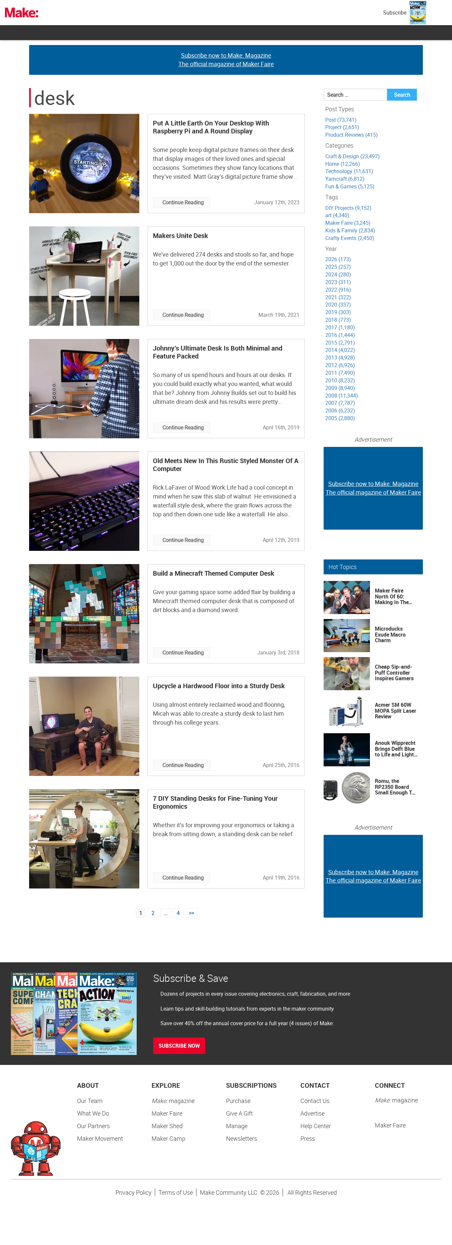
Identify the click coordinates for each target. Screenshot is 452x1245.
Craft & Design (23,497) (352, 156)
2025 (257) (338, 266)
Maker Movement (100, 1138)
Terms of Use (175, 1192)
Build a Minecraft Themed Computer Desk (213, 573)
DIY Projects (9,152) (348, 208)
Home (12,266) (342, 164)
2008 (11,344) (341, 395)
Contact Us (315, 1101)
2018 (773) (338, 319)
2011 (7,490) (340, 372)
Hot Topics (343, 567)
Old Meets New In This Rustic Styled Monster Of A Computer (225, 464)
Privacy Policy (133, 1192)
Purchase (238, 1101)
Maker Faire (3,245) (348, 222)
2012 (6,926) (340, 365)
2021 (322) (338, 297)
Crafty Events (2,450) (349, 238)
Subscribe (394, 12)
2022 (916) (338, 289)
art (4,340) (337, 215)
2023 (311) (338, 282)
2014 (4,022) (340, 350)
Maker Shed (167, 1126)
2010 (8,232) (340, 380)
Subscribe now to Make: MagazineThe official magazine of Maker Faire (226, 59)
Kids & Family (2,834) (350, 230)
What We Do (93, 1113)
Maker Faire (167, 1113)
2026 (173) (338, 259)
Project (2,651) (342, 127)
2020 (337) (338, 304)
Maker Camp (168, 1138)
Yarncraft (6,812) (345, 178)
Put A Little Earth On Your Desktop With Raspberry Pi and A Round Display (211, 127)
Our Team (90, 1101)
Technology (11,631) (349, 171)
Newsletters (241, 1138)
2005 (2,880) (340, 418)
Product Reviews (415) (351, 134)
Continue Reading (183, 202)
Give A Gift (239, 1113)
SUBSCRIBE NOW (179, 1045)
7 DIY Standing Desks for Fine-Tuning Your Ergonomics (215, 802)
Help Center (315, 1126)
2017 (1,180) (340, 327)
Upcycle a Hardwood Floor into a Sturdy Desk (219, 685)
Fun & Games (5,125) (350, 186)
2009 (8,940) (340, 388)
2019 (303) (338, 312)
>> (191, 913)
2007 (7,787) (340, 403)
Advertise (312, 1113)
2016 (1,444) (340, 335)
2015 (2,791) (340, 342)
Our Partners (93, 1126)
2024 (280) (338, 274)
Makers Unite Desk (180, 235)
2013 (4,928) (340, 357)
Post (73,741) (341, 119)
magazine (173, 1101)
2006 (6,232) (340, 410)
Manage (237, 1126)
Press (307, 1138)
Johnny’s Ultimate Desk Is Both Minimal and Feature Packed (217, 352)
